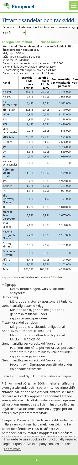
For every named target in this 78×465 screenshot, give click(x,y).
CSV (54, 277)
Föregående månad (17, 42)
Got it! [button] (39, 460)
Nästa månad (51, 42)
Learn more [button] (12, 449)
